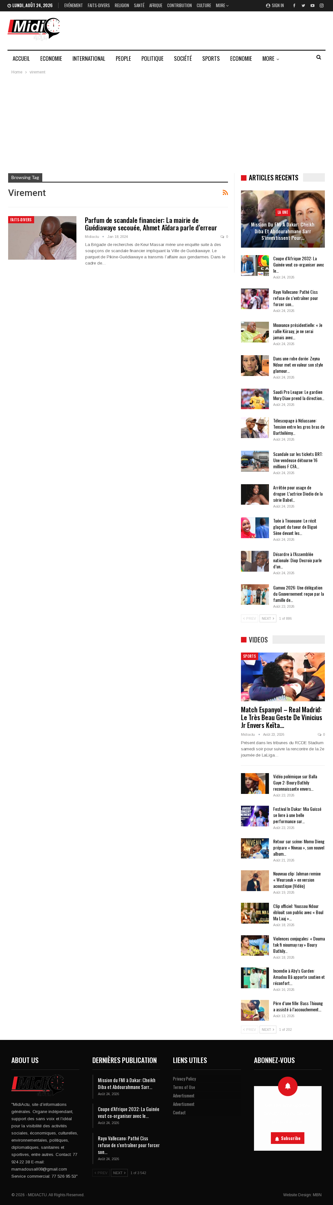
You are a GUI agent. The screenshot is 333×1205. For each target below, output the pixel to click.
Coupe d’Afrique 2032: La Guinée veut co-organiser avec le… (298, 264)
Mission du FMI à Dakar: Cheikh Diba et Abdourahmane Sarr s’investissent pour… (282, 231)
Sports (211, 58)
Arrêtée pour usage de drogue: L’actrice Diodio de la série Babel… (298, 493)
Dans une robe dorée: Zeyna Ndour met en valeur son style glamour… (298, 364)
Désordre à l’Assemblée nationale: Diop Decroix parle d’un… (297, 560)
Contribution (179, 5)
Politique (152, 58)
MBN (317, 1195)
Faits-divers (99, 5)
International (89, 58)
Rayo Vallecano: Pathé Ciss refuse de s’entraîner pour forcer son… (295, 297)
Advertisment (183, 1095)
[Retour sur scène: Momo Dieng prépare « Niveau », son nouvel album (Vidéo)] (255, 848)
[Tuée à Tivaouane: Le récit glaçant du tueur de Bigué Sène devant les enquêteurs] (255, 527)
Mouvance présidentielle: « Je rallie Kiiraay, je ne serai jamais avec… (297, 331)
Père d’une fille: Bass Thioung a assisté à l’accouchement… (298, 1006)
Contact (179, 1112)
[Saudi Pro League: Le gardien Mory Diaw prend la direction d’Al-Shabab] (255, 399)
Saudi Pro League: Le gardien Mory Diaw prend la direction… (298, 394)
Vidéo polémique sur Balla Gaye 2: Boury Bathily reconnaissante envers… (295, 782)
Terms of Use (184, 1087)
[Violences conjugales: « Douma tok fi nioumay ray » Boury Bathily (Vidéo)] (255, 945)
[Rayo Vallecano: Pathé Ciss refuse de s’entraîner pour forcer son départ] (255, 299)
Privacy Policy (184, 1078)
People (123, 58)
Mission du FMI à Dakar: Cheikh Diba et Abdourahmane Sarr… (126, 1083)
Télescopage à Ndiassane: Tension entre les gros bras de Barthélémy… (299, 426)
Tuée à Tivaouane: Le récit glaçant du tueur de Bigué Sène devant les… (295, 526)
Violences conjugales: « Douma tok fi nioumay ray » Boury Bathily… (299, 944)
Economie (51, 58)
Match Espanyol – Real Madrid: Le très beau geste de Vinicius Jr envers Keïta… (281, 717)
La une (283, 212)
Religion (122, 5)
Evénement (73, 5)
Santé (139, 5)
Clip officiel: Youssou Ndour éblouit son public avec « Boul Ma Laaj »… (298, 912)
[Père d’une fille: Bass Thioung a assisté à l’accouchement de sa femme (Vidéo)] (255, 1010)
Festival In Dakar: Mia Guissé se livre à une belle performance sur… (297, 814)
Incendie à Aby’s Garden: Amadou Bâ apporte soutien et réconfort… (299, 976)
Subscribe (290, 1138)
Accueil (21, 58)
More (221, 5)
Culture (204, 5)
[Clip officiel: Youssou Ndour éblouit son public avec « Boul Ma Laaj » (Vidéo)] (255, 913)
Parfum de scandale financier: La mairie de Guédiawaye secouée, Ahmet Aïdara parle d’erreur (151, 223)
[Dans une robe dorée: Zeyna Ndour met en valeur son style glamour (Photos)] (255, 365)
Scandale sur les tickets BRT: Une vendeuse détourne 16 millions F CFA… (298, 460)
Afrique (155, 5)
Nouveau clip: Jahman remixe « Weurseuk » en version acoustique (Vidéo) (297, 879)
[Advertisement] (166, 124)
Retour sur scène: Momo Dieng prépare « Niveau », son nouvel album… (299, 847)
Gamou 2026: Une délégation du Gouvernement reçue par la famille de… (298, 593)
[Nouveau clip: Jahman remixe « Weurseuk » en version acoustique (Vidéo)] (255, 880)
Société (183, 58)
